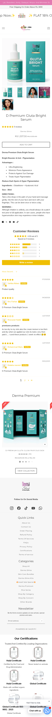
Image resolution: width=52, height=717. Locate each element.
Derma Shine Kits (26, 578)
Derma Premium (26, 396)
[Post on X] (6, 221)
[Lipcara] (26, 28)
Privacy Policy (26, 547)
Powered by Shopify (26, 629)
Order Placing (26, 531)
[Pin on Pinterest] (10, 221)
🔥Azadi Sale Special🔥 (26, 582)
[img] (8, 280)
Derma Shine (26, 131)
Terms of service (26, 555)
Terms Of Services (26, 539)
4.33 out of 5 (33, 236)
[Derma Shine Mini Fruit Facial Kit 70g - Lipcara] (15, 15)
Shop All (26, 566)
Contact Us (26, 527)
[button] (8, 127)
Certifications (26, 550)
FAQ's (26, 543)
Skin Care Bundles (26, 574)
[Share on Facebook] (3, 221)
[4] (32, 461)
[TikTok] (26, 508)
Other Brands (26, 602)
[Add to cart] (45, 444)
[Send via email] (14, 221)
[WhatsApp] (40, 508)
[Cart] (48, 28)
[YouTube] (33, 508)
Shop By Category (26, 594)
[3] (29, 461)
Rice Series (26, 590)
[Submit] (41, 620)
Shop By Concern (26, 598)
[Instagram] (11, 508)
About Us (26, 523)
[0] (19, 461)
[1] (22, 461)
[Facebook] (19, 508)
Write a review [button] (26, 262)
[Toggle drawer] (3, 28)
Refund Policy (26, 535)
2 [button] (24, 380)
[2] (26, 461)
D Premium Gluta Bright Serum (26, 118)
